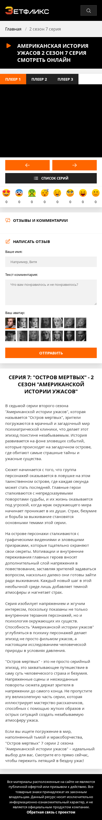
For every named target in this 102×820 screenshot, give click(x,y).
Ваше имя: (13, 251)
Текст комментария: (21, 274)
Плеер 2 (39, 79)
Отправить (51, 352)
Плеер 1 (13, 79)
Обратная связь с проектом (51, 812)
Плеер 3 (65, 79)
